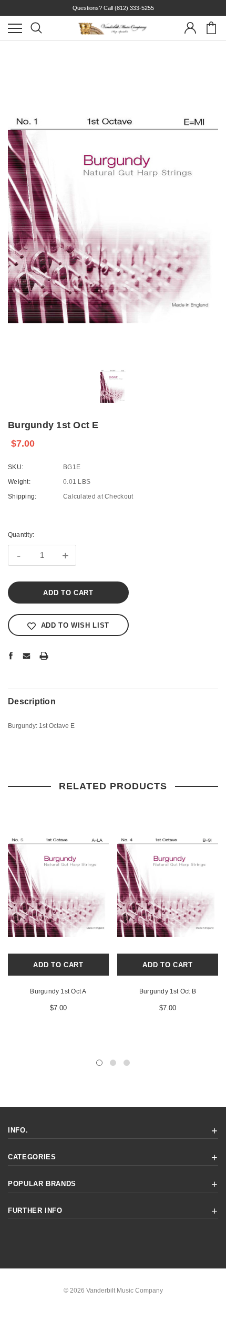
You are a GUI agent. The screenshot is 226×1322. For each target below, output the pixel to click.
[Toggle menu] (15, 28)
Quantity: (21, 534)
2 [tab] (113, 1063)
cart (211, 28)
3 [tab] (127, 1063)
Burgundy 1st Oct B (167, 991)
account (190, 28)
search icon (36, 28)
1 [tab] (99, 1063)
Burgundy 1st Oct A (58, 991)
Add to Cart (58, 965)
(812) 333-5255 (134, 8)
